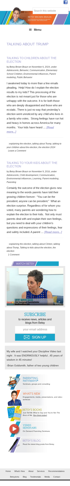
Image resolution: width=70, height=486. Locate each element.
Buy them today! (40, 415)
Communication (37, 70)
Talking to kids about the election (36, 247)
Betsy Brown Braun (35, 16)
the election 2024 (46, 147)
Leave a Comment (17, 150)
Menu (37, 29)
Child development (29, 175)
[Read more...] (53, 232)
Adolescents (13, 70)
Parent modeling (50, 178)
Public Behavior (24, 77)
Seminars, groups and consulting (36, 384)
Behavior (24, 70)
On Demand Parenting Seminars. (36, 431)
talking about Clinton (42, 244)
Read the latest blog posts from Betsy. (38, 444)
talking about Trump (42, 143)
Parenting (11, 182)
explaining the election (20, 143)
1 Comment (13, 254)
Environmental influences (36, 74)
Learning (36, 178)
